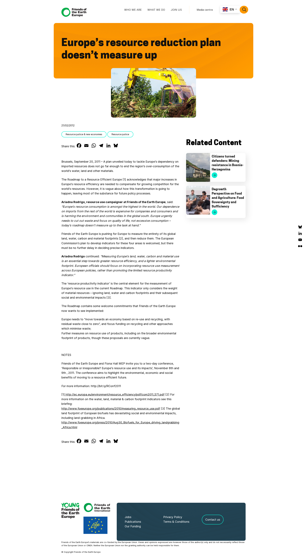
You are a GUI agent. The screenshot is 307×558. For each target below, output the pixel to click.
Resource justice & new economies (84, 134)
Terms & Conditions (176, 521)
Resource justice (120, 134)
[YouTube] (300, 240)
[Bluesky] (300, 227)
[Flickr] (300, 246)
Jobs (128, 517)
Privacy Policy (172, 517)
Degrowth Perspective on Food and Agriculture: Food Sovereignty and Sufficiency (228, 198)
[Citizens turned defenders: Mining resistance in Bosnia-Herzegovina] (198, 167)
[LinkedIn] (300, 233)
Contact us (212, 519)
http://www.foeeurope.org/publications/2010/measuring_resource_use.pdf (110, 408)
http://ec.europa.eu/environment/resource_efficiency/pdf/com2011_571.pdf (115, 394)
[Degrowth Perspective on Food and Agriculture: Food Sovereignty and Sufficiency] (198, 200)
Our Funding (133, 526)
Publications (133, 521)
